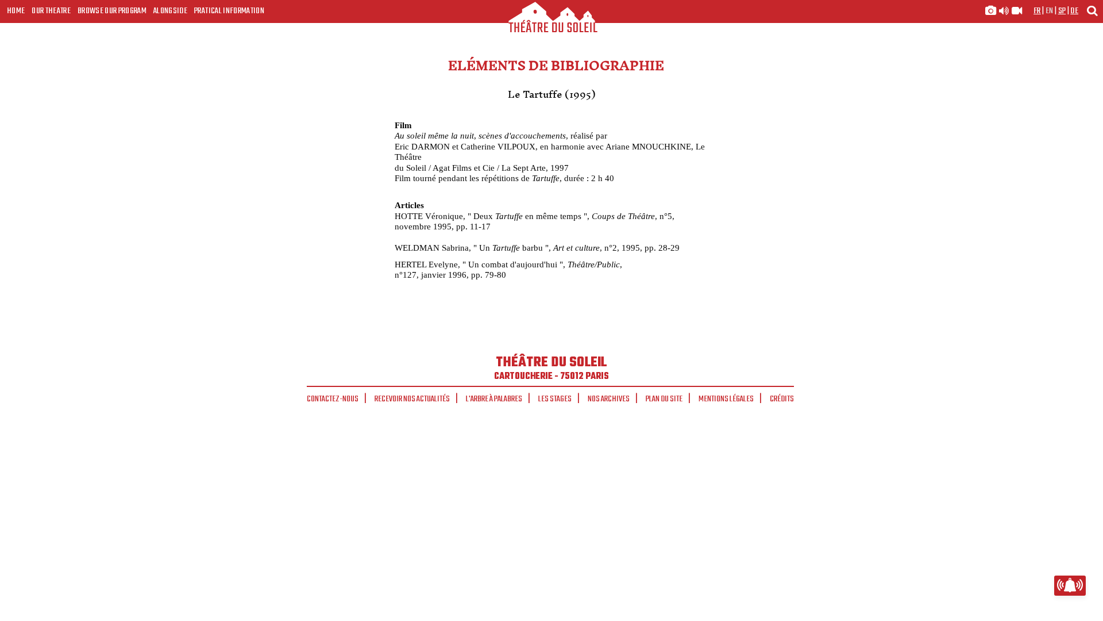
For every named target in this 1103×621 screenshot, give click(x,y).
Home (16, 11)
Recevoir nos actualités (412, 399)
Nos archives (609, 399)
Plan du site (664, 399)
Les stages (555, 399)
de (1074, 11)
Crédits (782, 399)
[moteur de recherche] (1092, 11)
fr (1037, 11)
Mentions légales (726, 399)
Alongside (170, 11)
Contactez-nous (332, 399)
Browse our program (112, 11)
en (1050, 11)
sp (1062, 11)
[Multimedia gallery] (1003, 11)
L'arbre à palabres (494, 399)
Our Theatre (51, 11)
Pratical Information (229, 11)
